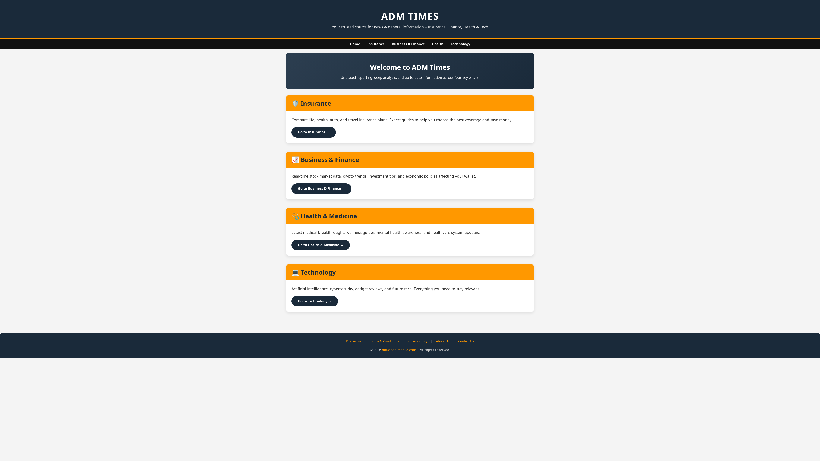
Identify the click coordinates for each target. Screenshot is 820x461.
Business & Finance (408, 44)
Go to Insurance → (313, 132)
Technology (460, 44)
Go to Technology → (315, 301)
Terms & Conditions (384, 341)
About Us (443, 341)
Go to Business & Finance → (321, 188)
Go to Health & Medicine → (320, 244)
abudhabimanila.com (399, 349)
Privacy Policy (417, 341)
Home (355, 44)
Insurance (376, 44)
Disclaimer (354, 341)
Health (438, 44)
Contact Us (466, 341)
